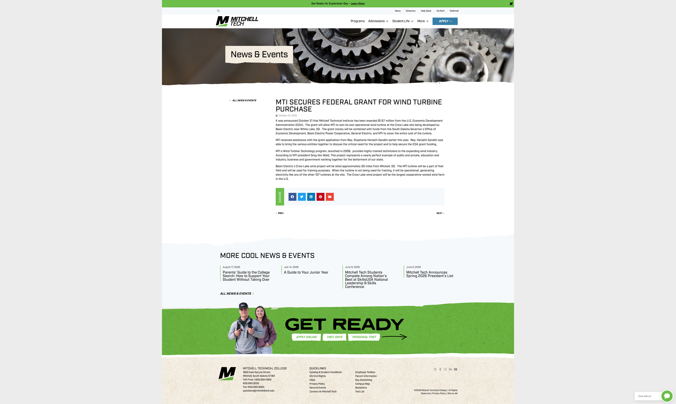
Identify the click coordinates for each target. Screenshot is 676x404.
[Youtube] (455, 369)
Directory (411, 10)
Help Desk (426, 10)
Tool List (359, 391)
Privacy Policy (317, 383)
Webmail (454, 10)
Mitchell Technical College (265, 368)
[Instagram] (445, 369)
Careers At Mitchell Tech (323, 391)
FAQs (312, 380)
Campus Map (362, 383)
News (398, 10)
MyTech (441, 10)
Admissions (376, 21)
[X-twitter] (435, 369)
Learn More (358, 3)
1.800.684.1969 (262, 379)
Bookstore (361, 387)
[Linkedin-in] (450, 369)
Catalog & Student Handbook (325, 372)
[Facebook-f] (440, 369)
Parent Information (366, 376)
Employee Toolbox (365, 372)
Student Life (401, 21)
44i (456, 393)
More (421, 21)
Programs (358, 21)
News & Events (317, 387)
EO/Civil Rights (317, 376)
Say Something (363, 380)
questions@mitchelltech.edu (258, 390)
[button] (292, 197)
